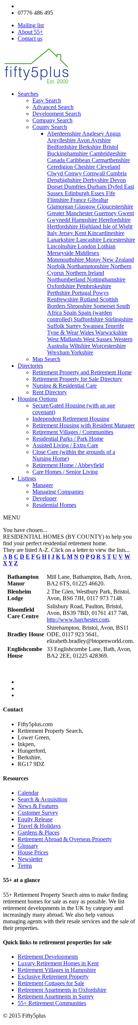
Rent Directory (49, 392)
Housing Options (37, 399)
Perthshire (59, 293)
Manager (42, 485)
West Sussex (98, 339)
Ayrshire (101, 140)
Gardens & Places (38, 832)
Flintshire (58, 200)
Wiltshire (81, 346)
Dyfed (116, 186)
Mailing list (31, 25)
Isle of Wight (117, 226)
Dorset (55, 186)
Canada (56, 160)
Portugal (82, 293)
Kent (81, 233)
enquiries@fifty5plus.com (48, 6)
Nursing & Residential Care (64, 385)
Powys (101, 293)
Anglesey (93, 133)
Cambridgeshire (107, 153)
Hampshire (85, 220)
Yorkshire (82, 352)
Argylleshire (62, 140)
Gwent (126, 213)
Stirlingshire (119, 319)
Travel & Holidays (39, 826)
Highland (91, 226)
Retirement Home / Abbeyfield (68, 465)
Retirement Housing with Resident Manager (83, 425)
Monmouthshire (66, 259)
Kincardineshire (106, 233)
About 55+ (30, 32)
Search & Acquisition (42, 799)
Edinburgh (78, 193)
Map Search (46, 359)
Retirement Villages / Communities (72, 432)
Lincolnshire (62, 246)
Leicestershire (119, 240)
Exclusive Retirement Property (53, 976)
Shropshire (80, 306)
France (79, 200)
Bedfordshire (63, 147)
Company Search (52, 120)
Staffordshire (89, 319)
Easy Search (46, 100)
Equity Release (35, 819)
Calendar (28, 793)
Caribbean (79, 160)
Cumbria (116, 173)
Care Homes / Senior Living (65, 472)
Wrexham (59, 352)
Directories (30, 366)
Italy (53, 233)
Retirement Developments (48, 957)
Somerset (104, 306)
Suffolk (56, 326)
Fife (110, 193)
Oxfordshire (62, 286)
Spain (70, 312)
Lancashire (89, 240)
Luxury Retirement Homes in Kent (58, 963)
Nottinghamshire (106, 279)
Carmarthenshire (111, 160)
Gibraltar (98, 200)
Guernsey (106, 213)
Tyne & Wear (63, 332)
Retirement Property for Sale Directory (77, 379)
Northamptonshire (88, 266)
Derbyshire (96, 180)
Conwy (73, 173)
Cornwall (94, 173)
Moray (93, 259)
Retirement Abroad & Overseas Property (65, 839)
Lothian (107, 246)
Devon (118, 180)
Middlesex (87, 253)
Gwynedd (59, 220)
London (88, 246)
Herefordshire (115, 220)
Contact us (30, 38)
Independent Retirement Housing (70, 419)
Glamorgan (61, 206)
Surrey (74, 326)
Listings (27, 478)
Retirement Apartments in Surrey (56, 996)
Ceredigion (60, 167)
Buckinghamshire (68, 153)
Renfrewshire (63, 299)
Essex (98, 193)
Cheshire (85, 167)
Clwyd (55, 173)
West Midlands (65, 339)
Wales (87, 332)
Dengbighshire (65, 180)
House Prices (33, 852)
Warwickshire (111, 332)
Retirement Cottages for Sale (51, 983)
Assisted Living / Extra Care (65, 445)
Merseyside (61, 253)
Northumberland (67, 279)
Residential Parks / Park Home (67, 438)
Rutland (90, 299)
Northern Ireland (85, 273)
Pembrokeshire (94, 286)
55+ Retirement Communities (52, 1003)
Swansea (94, 326)
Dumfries (75, 186)
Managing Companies (58, 492)
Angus (113, 133)
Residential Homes (54, 505)
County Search (49, 127)
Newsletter (30, 859)
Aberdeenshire (64, 133)
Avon (84, 140)
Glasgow (86, 206)
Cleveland (108, 167)
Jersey (67, 233)
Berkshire (91, 147)
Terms (25, 866)
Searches (28, 94)
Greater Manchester (70, 213)
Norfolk (57, 266)
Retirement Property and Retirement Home (82, 372)
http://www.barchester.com (78, 619)
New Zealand (118, 259)
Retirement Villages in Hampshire (57, 970)
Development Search (56, 114)
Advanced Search (53, 107)
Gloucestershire (115, 206)
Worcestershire (109, 346)
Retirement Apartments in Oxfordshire (62, 990)
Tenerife (114, 326)
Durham (97, 186)
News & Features (38, 806)
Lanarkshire (61, 240)
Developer (44, 498)
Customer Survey (38, 812)
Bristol (110, 147)
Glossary (28, 846)
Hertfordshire (63, 226)
